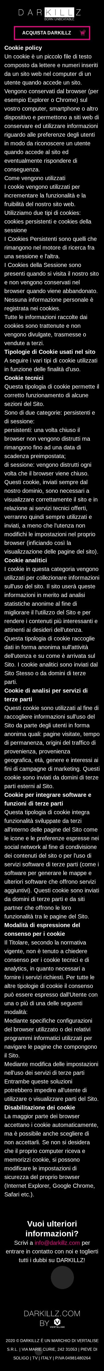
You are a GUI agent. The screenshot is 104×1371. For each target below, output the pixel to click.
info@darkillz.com (57, 1243)
